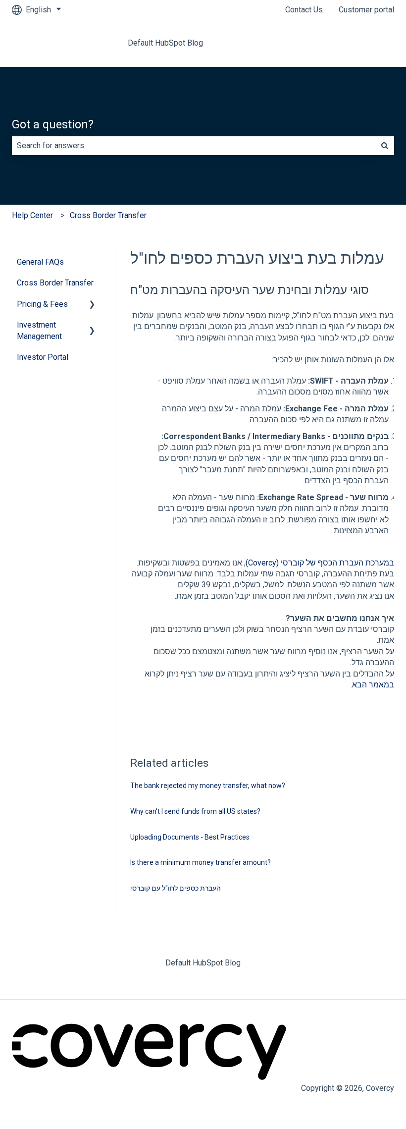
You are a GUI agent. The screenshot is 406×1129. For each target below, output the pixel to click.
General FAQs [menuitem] (40, 262)
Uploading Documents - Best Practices (190, 837)
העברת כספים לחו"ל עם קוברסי (175, 888)
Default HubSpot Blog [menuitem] (203, 962)
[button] (92, 305)
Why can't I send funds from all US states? (195, 811)
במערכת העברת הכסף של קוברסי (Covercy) (320, 562)
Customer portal (366, 9)
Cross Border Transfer (108, 215)
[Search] (384, 145)
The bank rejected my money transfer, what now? (207, 786)
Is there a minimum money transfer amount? (200, 862)
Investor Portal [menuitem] (42, 357)
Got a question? (53, 124)
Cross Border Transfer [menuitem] (55, 282)
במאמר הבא (373, 684)
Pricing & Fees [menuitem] (42, 304)
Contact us (366, 43)
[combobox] (193, 145)
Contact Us (304, 9)
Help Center (32, 215)
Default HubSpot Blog (165, 43)
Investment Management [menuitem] (39, 330)
